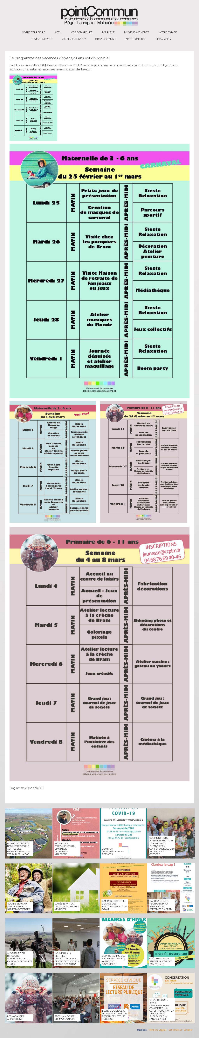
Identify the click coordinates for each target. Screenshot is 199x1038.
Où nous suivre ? (74, 39)
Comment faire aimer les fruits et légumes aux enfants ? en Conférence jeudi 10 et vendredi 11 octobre (162, 846)
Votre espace (168, 32)
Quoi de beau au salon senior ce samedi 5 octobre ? (18, 906)
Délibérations (175, 1030)
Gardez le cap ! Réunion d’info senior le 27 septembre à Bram (160, 905)
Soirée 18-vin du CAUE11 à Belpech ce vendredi (67, 906)
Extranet (188, 1030)
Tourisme (108, 32)
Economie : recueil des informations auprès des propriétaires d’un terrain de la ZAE (18, 849)
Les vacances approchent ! (15, 1017)
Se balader (163, 39)
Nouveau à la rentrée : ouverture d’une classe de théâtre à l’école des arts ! (67, 958)
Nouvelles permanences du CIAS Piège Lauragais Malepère (65, 849)
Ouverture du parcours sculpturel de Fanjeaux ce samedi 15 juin (19, 958)
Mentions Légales (157, 1030)
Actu (58, 32)
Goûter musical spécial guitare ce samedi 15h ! (160, 961)
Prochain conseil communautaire (65, 1017)
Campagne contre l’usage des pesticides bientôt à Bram (114, 905)
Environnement (42, 39)
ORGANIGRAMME (105, 39)
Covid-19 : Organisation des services (113, 851)
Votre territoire (33, 32)
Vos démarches (81, 32)
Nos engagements (136, 32)
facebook (142, 1030)
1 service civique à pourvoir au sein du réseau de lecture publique (114, 1014)
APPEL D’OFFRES (136, 39)
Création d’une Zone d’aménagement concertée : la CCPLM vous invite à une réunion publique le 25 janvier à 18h (161, 1009)
